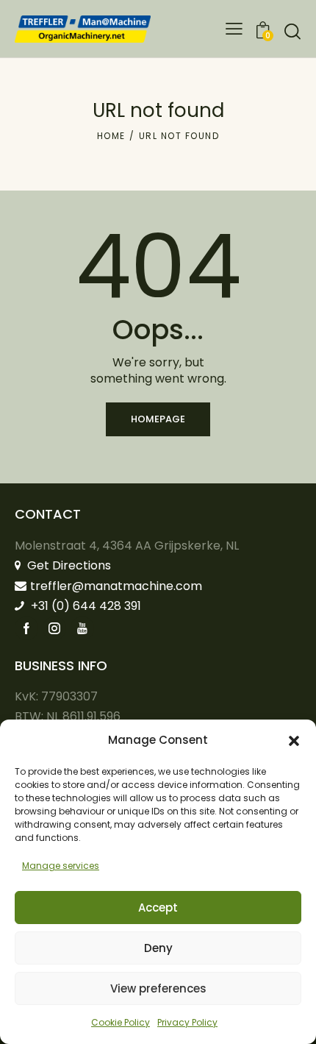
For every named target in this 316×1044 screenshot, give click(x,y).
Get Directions (67, 565)
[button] (294, 741)
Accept (158, 907)
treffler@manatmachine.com (116, 586)
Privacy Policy (187, 1022)
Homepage (158, 419)
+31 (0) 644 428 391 (84, 605)
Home (111, 135)
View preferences (158, 988)
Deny (158, 948)
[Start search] (292, 31)
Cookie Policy (120, 1022)
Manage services (60, 865)
